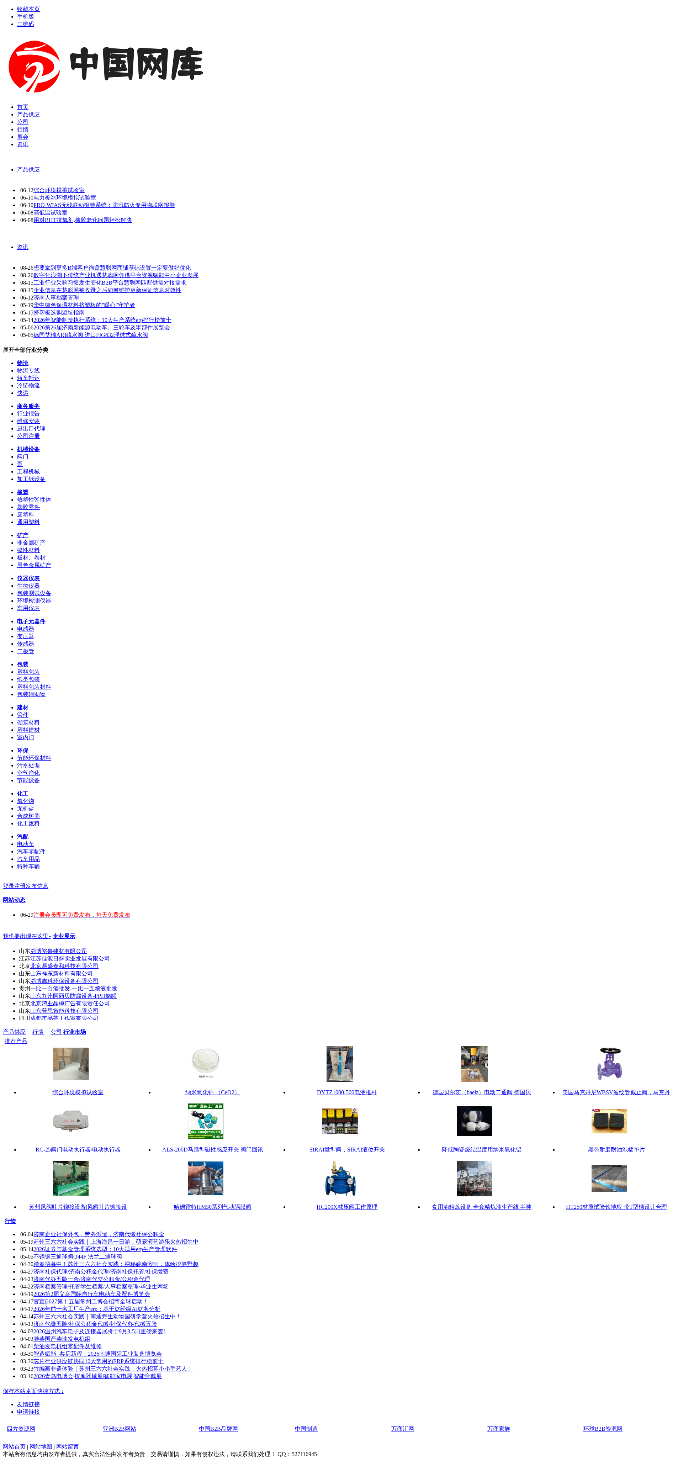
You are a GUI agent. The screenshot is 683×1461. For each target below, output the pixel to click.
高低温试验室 (50, 213)
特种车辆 (28, 866)
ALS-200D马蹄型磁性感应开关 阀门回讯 (212, 1150)
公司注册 (28, 436)
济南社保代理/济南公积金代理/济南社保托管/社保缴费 (101, 1272)
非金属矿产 (31, 543)
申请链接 (28, 1412)
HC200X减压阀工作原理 (347, 1207)
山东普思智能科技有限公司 (64, 1011)
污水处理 (28, 765)
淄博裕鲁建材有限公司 (58, 951)
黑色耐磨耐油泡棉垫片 (616, 1150)
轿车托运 (28, 378)
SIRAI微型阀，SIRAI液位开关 (347, 1150)
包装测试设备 (34, 593)
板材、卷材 (31, 558)
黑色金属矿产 (34, 565)
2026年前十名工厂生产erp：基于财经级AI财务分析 (96, 1309)
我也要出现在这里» (27, 936)
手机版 (25, 17)
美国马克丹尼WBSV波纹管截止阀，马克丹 (616, 1092)
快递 (22, 393)
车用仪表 (28, 608)
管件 (22, 715)
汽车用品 (28, 859)
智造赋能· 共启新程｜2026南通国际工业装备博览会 (97, 1354)
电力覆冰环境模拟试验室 (64, 198)
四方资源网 (21, 1429)
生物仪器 (28, 586)
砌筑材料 (28, 722)
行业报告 (28, 414)
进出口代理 (31, 428)
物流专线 (28, 370)
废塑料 (25, 515)
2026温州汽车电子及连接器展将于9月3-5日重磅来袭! (99, 1331)
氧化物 (25, 801)
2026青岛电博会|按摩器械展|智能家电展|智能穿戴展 (97, 1376)
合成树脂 (28, 816)
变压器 (25, 636)
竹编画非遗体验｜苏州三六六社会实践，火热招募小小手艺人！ (113, 1369)
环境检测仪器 (34, 601)
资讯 (22, 247)
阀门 (22, 457)
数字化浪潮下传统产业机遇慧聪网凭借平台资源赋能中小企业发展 (115, 275)
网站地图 (41, 1447)
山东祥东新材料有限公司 (61, 973)
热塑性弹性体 (34, 500)
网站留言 (67, 1447)
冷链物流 (28, 385)
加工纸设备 (31, 479)
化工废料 (28, 823)
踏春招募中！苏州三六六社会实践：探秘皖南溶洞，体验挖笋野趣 (115, 1264)
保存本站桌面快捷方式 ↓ (33, 1391)
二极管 (25, 651)
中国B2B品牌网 (218, 1429)
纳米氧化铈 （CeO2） (212, 1092)
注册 (20, 886)
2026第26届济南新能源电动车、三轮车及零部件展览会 (101, 327)
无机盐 (25, 808)
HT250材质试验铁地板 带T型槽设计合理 (616, 1207)
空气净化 (28, 773)
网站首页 (14, 1447)
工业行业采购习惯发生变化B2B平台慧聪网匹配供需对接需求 (109, 283)
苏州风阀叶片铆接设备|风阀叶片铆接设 (78, 1207)
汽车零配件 (31, 851)
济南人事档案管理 (56, 298)
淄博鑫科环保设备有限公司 (64, 981)
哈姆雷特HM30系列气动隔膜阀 (213, 1207)
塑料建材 (28, 730)
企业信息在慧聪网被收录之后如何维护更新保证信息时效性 (107, 290)
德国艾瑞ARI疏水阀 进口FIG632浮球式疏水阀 (90, 335)
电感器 (25, 629)
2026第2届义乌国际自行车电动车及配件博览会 (91, 1294)
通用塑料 (28, 522)
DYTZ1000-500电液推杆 (347, 1092)
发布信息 (37, 886)
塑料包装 (28, 672)
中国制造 (306, 1429)
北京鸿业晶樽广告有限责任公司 (70, 1003)
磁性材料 (28, 550)
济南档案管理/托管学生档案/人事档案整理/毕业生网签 (101, 1286)
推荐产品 (16, 1041)
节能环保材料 (34, 758)
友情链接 (28, 1404)
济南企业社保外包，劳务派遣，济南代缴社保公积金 (98, 1234)
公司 (56, 1032)
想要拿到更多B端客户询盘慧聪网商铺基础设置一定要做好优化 (112, 268)
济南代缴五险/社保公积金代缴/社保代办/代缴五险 (95, 1324)
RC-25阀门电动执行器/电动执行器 (78, 1150)
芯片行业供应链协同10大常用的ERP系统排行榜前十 (98, 1361)
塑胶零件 (28, 507)
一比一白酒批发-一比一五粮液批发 (73, 988)
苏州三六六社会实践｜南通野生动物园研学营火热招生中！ (107, 1316)
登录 (8, 886)
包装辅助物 (31, 694)
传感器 (25, 644)
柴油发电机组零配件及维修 (67, 1346)
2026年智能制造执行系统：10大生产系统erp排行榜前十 (102, 320)
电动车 (25, 844)
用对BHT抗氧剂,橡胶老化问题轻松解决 (82, 220)
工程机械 (28, 472)
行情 (38, 1032)
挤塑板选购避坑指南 (59, 312)
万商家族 (498, 1429)
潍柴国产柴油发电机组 (61, 1339)
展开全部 (14, 350)
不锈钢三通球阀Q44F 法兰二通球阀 (77, 1257)
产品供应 (28, 169)
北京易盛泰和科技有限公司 (64, 966)
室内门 (25, 737)
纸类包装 (28, 679)
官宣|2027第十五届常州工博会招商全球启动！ (90, 1301)
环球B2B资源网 (603, 1429)
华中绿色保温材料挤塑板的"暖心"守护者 (84, 305)
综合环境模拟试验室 (59, 190)
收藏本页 (28, 9)
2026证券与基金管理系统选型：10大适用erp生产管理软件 (105, 1249)
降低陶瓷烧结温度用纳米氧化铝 (481, 1150)
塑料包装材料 (34, 687)
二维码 (25, 24)
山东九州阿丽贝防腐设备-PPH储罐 (73, 996)
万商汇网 (402, 1429)
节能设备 (28, 780)
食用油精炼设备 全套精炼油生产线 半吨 (481, 1207)
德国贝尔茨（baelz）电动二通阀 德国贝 (482, 1092)
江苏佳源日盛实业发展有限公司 (70, 959)
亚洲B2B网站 (119, 1429)
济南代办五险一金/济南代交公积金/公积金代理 (91, 1279)
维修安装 (28, 421)
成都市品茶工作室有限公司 (64, 1018)
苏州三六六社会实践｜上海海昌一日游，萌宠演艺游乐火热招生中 (115, 1242)
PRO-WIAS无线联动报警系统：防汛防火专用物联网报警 (104, 205)
